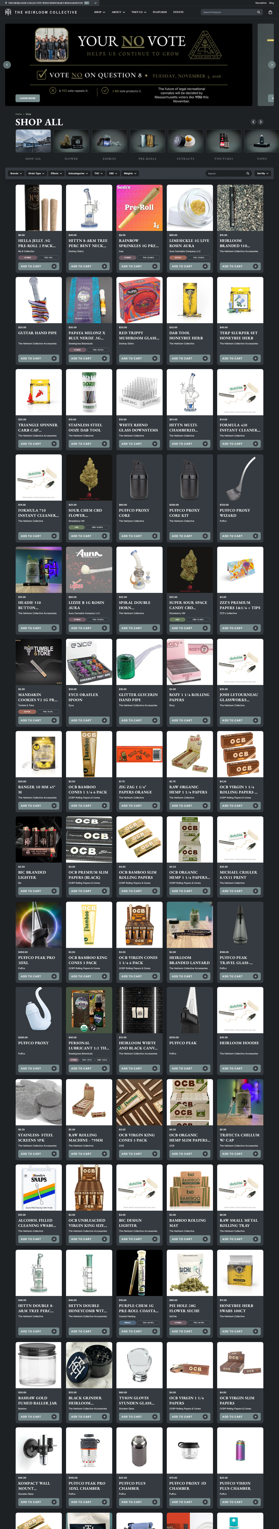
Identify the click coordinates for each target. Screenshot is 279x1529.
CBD (111, 173)
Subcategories (76, 173)
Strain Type (34, 173)
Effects (54, 173)
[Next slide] (272, 65)
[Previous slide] (7, 65)
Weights (128, 173)
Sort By (261, 173)
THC (96, 173)
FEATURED (160, 12)
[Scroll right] (261, 122)
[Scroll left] (253, 122)
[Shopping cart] (270, 12)
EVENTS (178, 12)
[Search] (258, 12)
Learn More (28, 98)
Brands (14, 173)
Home (19, 114)
